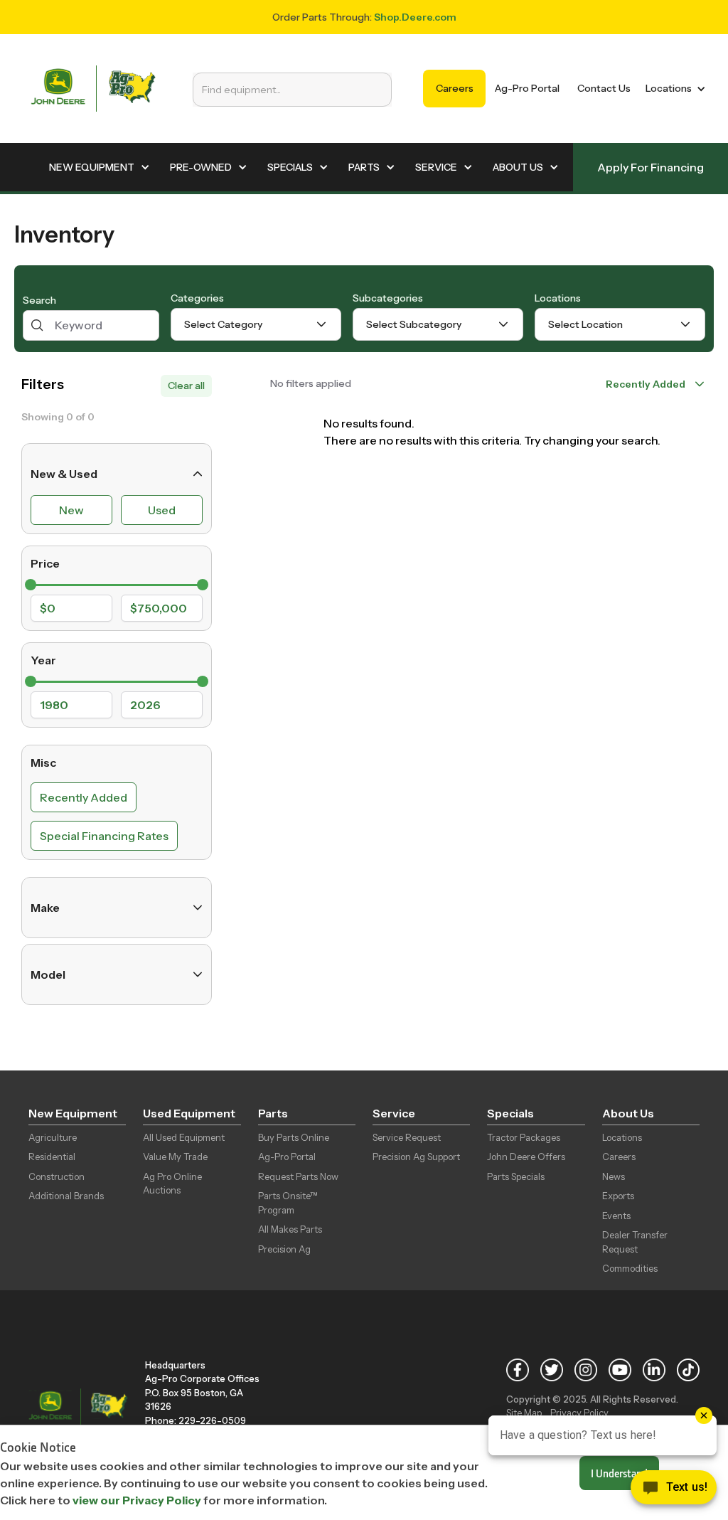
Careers (454, 88)
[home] (93, 88)
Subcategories (388, 298)
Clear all (186, 385)
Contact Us (604, 88)
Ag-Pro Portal (527, 88)
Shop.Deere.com (415, 17)
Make (45, 907)
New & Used (64, 474)
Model (48, 974)
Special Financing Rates (104, 836)
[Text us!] (673, 1491)
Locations (558, 298)
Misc (43, 762)
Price (45, 563)
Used (162, 510)
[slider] (30, 585)
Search (39, 300)
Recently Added (83, 797)
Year (43, 660)
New (71, 510)
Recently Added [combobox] (645, 384)
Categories (197, 298)
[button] (673, 88)
